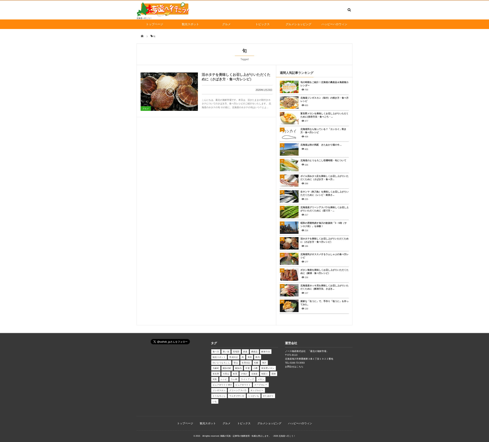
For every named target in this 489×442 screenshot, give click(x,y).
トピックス (262, 24)
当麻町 (216, 368)
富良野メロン (267, 368)
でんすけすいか (236, 396)
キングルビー (257, 390)
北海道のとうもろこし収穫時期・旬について (323, 160)
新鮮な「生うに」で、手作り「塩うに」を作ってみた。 (324, 303)
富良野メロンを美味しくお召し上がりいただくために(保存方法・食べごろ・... (324, 115)
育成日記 (233, 357)
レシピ (224, 379)
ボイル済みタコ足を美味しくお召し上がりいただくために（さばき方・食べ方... (324, 178)
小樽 (255, 368)
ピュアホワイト (243, 385)
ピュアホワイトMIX (222, 385)
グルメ (226, 24)
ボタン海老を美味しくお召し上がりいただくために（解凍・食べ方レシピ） (324, 272)
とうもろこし (219, 396)
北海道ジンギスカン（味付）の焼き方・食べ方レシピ (324, 99)
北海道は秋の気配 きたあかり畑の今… (321, 144)
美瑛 (250, 357)
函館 (273, 374)
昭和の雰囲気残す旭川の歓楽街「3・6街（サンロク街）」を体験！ (323, 225)
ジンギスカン (219, 390)
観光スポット (190, 24)
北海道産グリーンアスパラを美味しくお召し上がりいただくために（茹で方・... (324, 209)
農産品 (254, 351)
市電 (247, 368)
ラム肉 (234, 379)
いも (215, 401)
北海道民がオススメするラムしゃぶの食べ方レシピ (324, 256)
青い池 (226, 351)
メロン (261, 379)
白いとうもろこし (221, 362)
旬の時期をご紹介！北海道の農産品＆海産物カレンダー (324, 84)
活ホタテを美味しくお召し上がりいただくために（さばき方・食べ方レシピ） (324, 240)
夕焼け (244, 374)
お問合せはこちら (294, 366)
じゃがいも (253, 396)
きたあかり (268, 396)
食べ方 (216, 351)
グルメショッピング (298, 24)
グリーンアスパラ (238, 390)
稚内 (257, 357)
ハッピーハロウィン (334, 24)
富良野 (216, 374)
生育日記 (246, 362)
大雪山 (226, 374)
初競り (264, 374)
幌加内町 (227, 368)
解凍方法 (265, 351)
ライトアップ (247, 379)
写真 (215, 379)
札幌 (256, 362)
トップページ (154, 24)
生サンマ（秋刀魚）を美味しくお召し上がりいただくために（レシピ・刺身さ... (324, 193)
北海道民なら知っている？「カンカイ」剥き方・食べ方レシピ (323, 131)
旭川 (264, 362)
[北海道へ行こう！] (163, 15)
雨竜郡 (236, 351)
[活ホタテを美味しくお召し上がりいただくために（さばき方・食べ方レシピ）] (169, 91)
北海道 (254, 374)
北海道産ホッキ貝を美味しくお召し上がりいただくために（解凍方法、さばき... (324, 287)
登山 (236, 362)
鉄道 (245, 351)
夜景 (235, 374)
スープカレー (260, 385)
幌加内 (238, 368)
